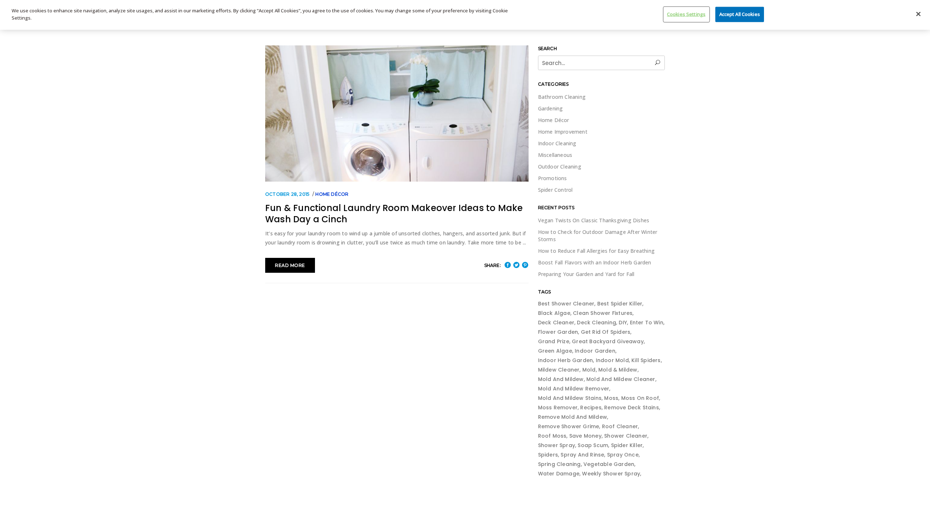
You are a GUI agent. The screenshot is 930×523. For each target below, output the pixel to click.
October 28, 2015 (287, 194)
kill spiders (645, 360)
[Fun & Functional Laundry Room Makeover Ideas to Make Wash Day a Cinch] (397, 113)
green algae (555, 350)
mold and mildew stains (570, 398)
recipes (590, 407)
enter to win (646, 322)
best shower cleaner (566, 303)
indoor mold (612, 360)
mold (589, 369)
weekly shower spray (611, 473)
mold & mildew (618, 369)
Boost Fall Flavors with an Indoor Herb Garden (594, 262)
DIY (623, 322)
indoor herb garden (565, 360)
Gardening (550, 108)
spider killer (627, 445)
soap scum (593, 445)
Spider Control (555, 189)
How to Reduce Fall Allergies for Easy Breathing (596, 250)
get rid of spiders (606, 332)
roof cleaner (620, 426)
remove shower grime (568, 426)
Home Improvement (562, 131)
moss (611, 398)
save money (585, 435)
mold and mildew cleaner (620, 379)
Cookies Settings (686, 14)
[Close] (918, 14)
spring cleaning (559, 464)
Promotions (552, 178)
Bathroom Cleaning (562, 96)
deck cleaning (596, 322)
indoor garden (595, 350)
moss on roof (640, 398)
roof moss (552, 435)
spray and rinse (582, 454)
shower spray (556, 445)
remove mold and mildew (572, 417)
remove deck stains (631, 407)
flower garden (558, 332)
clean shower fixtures (602, 313)
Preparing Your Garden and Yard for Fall (586, 274)
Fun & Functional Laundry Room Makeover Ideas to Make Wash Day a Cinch (394, 213)
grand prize (553, 341)
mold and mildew (561, 379)
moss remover (558, 407)
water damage (558, 473)
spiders (548, 454)
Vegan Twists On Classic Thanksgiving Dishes (594, 220)
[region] (465, 15)
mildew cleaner (559, 369)
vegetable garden (608, 464)
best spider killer (620, 303)
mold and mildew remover (574, 388)
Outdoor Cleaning (559, 166)
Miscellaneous (555, 154)
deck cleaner (556, 322)
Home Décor (331, 194)
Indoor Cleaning (557, 143)
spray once (623, 454)
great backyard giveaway (608, 341)
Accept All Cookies (739, 14)
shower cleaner (625, 435)
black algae (554, 313)
